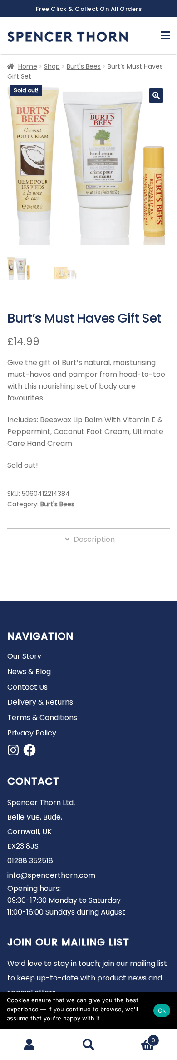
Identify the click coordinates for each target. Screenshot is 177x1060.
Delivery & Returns (40, 702)
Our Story (24, 656)
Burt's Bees (84, 66)
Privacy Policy (31, 733)
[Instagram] (13, 750)
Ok (162, 1010)
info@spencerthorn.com (51, 875)
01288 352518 (30, 860)
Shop (52, 66)
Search (88, 1044)
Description (93, 539)
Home (27, 66)
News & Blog (29, 671)
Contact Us (27, 687)
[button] (156, 95)
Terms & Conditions (42, 717)
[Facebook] (29, 750)
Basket (136, 1037)
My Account (29, 1044)
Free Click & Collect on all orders (89, 9)
